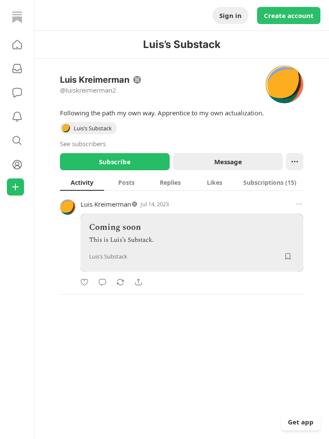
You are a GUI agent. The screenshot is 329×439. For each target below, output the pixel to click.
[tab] (82, 182)
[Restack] (120, 282)
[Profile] (17, 164)
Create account (289, 15)
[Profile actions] (294, 161)
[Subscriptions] (17, 68)
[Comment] (102, 282)
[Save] (288, 256)
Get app (301, 422)
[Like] (84, 282)
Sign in (230, 15)
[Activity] (17, 116)
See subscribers (83, 143)
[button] (17, 44)
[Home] (17, 17)
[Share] (138, 282)
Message (228, 161)
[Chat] (17, 92)
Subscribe (115, 161)
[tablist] (181, 182)
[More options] (299, 204)
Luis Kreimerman (106, 204)
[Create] (15, 186)
